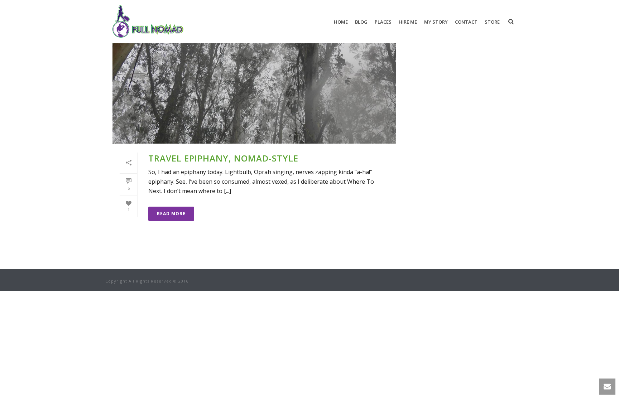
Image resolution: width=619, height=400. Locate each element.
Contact (466, 22)
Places (383, 22)
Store (492, 22)
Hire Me (408, 22)
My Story (436, 22)
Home (341, 22)
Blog (361, 22)
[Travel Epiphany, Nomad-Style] (254, 81)
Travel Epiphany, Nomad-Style (223, 158)
